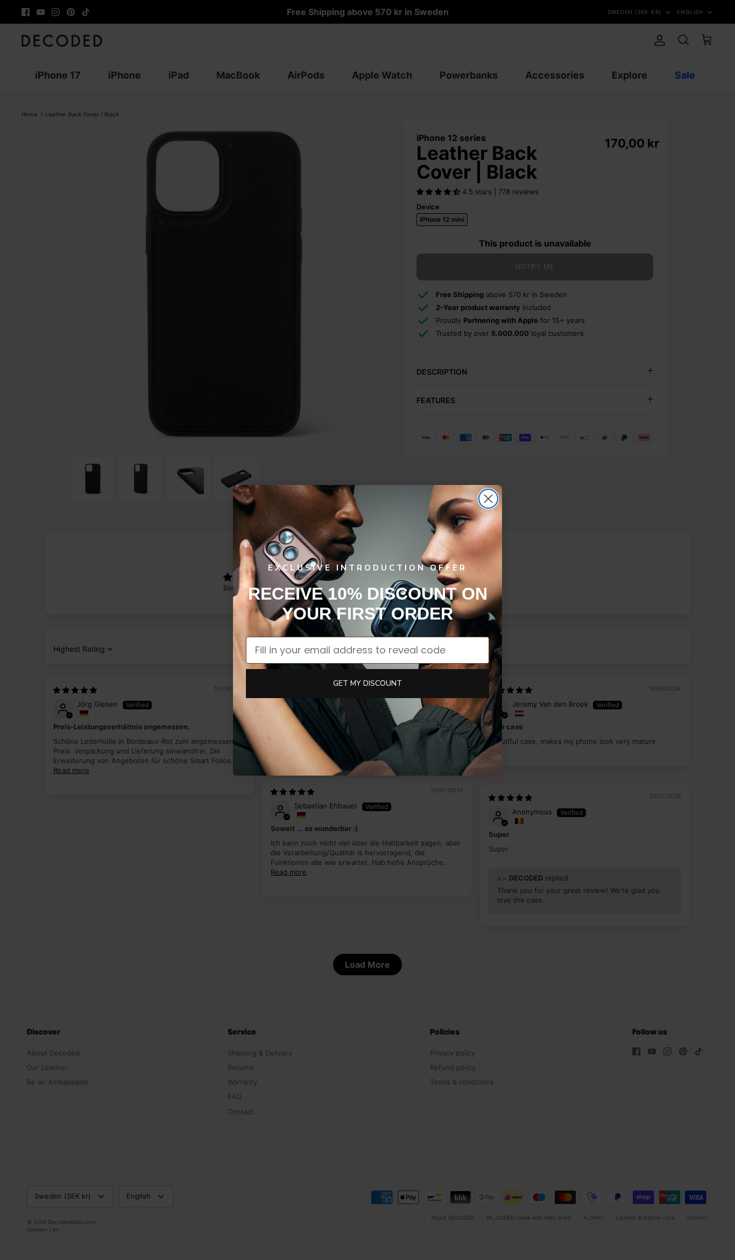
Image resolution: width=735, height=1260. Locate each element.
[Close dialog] (488, 498)
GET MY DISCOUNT (367, 683)
